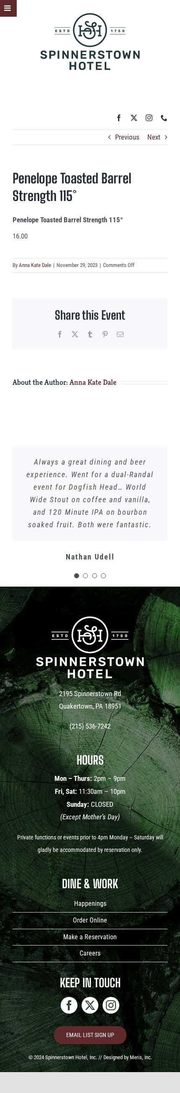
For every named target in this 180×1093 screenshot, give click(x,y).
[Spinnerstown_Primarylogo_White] (90, 611)
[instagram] (149, 117)
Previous (127, 137)
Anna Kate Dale (35, 265)
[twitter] (134, 117)
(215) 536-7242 (90, 726)
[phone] (164, 117)
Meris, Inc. (141, 1057)
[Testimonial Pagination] (76, 575)
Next (153, 137)
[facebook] (119, 117)
